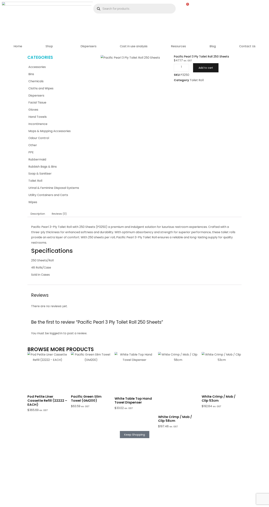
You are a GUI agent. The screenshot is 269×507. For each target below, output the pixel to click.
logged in (56, 333)
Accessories (37, 67)
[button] (47, 381)
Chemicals (36, 81)
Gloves (33, 110)
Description (38, 214)
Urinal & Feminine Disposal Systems (53, 188)
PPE (31, 152)
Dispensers (88, 46)
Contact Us (247, 46)
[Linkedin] (148, 502)
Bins (31, 74)
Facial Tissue (37, 102)
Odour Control (38, 138)
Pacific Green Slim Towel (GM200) (86, 398)
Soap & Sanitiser (40, 173)
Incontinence (37, 124)
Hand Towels (37, 117)
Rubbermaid (37, 159)
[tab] (37, 213)
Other (32, 145)
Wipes (32, 202)
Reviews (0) (59, 214)
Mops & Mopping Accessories (49, 131)
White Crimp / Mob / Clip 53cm (219, 398)
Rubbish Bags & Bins (42, 166)
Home (18, 46)
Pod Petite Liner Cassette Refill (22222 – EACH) (47, 400)
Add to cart (206, 68)
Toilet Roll (35, 181)
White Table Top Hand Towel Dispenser (133, 400)
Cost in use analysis (133, 46)
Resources (178, 46)
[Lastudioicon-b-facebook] (139, 502)
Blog (213, 46)
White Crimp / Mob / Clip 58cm (175, 419)
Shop (49, 46)
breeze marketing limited (65, 500)
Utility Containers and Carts (48, 195)
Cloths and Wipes (40, 88)
